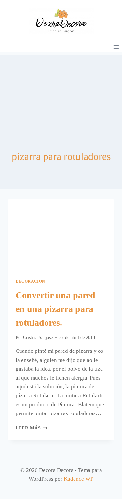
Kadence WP (78, 479)
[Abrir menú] (116, 47)
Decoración (30, 281)
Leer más (31, 428)
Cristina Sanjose (38, 337)
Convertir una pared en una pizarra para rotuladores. (55, 309)
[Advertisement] (61, 87)
